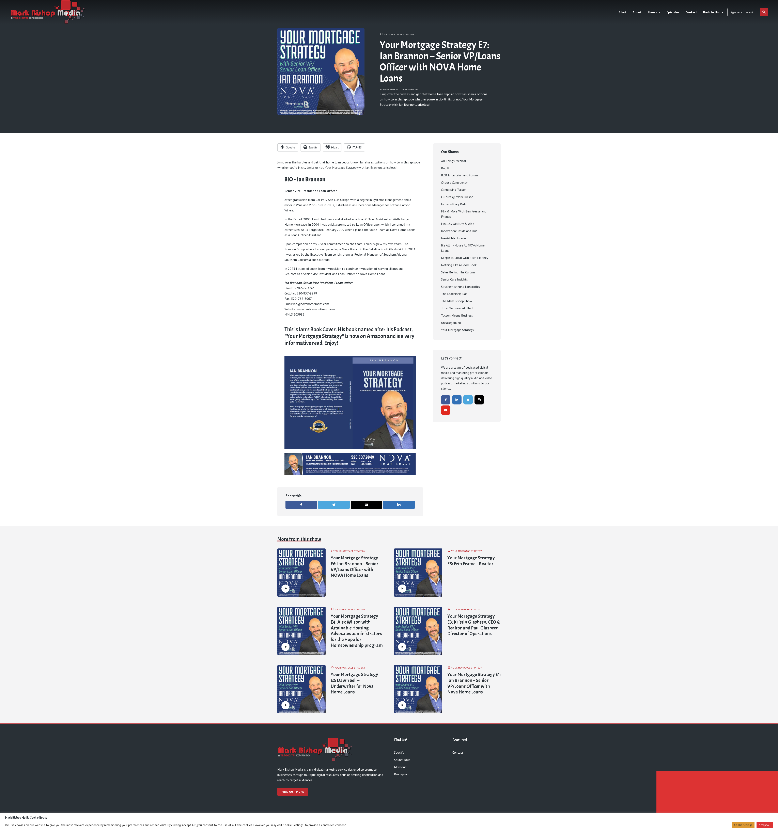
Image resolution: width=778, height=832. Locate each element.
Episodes (673, 12)
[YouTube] (445, 410)
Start (622, 12)
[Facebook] (445, 399)
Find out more (292, 792)
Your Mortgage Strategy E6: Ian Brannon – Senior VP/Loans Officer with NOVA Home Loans (354, 566)
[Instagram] (479, 399)
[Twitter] (468, 399)
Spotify (399, 752)
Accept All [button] (765, 825)
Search (764, 12)
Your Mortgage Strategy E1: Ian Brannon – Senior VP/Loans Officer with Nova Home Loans (474, 683)
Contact (691, 12)
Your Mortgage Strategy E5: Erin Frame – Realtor (471, 561)
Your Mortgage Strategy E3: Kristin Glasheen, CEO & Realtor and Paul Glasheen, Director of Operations (473, 625)
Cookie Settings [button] (743, 825)
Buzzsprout (402, 774)
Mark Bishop (390, 89)
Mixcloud (400, 767)
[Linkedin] (457, 399)
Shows (652, 12)
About (637, 12)
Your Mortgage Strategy (399, 34)
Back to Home (713, 12)
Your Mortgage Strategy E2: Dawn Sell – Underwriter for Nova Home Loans (354, 683)
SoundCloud (402, 760)
